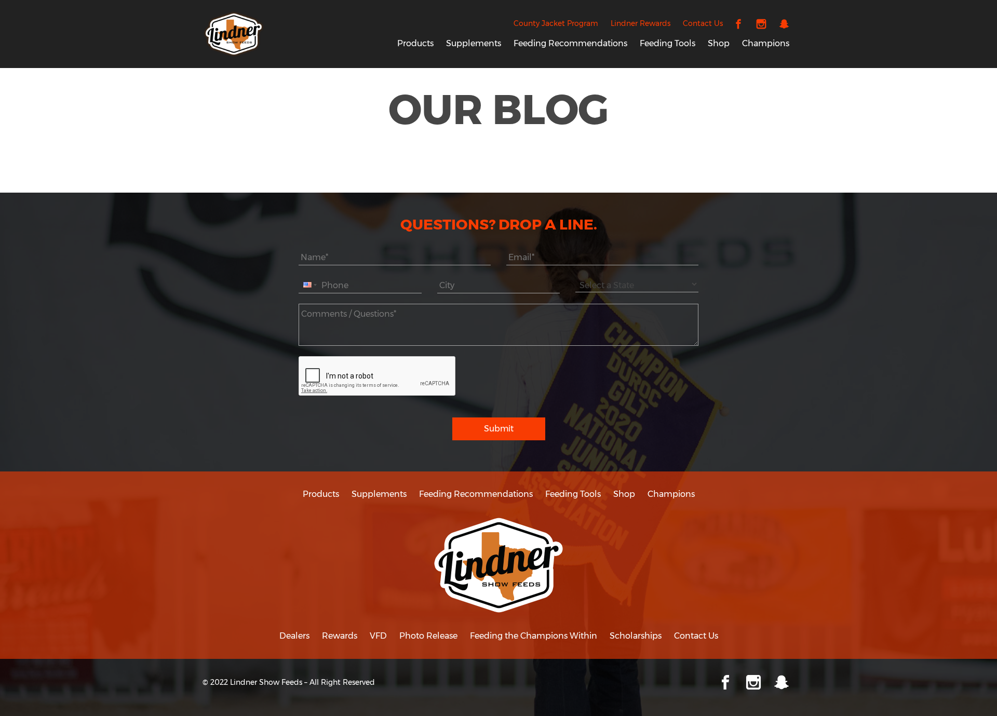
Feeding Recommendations (570, 43)
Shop (719, 43)
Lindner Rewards (640, 23)
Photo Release (428, 636)
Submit (499, 429)
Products (415, 43)
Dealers (294, 636)
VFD (378, 636)
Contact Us (703, 23)
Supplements (473, 43)
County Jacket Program (556, 23)
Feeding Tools (667, 43)
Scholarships (636, 636)
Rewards (339, 636)
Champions (765, 43)
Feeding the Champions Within (533, 636)
